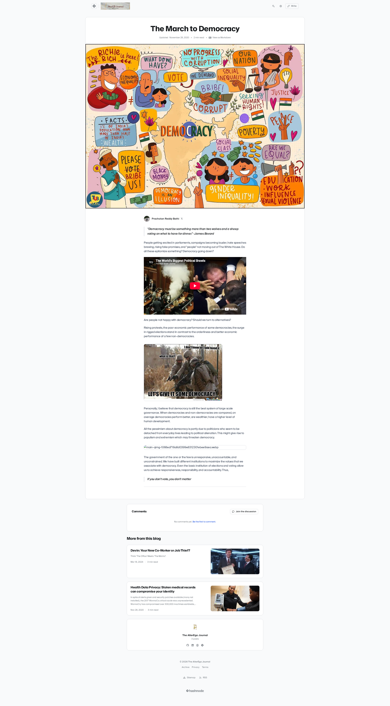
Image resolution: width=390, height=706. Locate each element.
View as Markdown (222, 37)
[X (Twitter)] (181, 218)
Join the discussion (246, 511)
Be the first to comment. (204, 522)
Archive (185, 667)
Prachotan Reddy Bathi (165, 219)
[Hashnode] (202, 645)
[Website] (197, 645)
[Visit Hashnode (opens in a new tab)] (195, 691)
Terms (205, 667)
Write (294, 6)
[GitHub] (187, 645)
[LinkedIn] (192, 645)
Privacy (195, 667)
